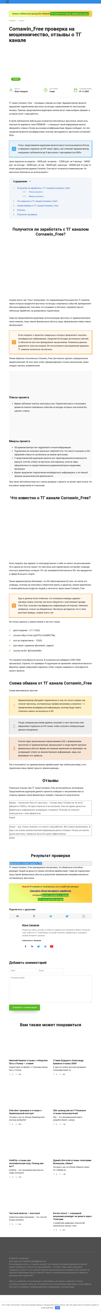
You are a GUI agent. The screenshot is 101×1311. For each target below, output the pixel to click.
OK (57, 1308)
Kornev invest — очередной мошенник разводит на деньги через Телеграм (72, 1216)
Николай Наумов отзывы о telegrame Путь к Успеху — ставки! (28, 1062)
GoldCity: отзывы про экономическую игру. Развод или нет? (26, 1163)
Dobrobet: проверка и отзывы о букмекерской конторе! (25, 1111)
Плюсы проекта (36, 192)
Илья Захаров (30, 925)
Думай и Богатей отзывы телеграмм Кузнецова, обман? (72, 1162)
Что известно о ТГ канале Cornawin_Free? (37, 201)
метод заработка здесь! (77, 13)
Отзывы (21, 210)
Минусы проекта (36, 196)
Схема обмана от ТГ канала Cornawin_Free (37, 205)
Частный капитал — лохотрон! (24, 1213)
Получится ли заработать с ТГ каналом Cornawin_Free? (43, 188)
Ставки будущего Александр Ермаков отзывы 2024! (68, 1062)
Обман (16, 79)
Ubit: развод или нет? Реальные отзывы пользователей (69, 1111)
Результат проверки (27, 214)
